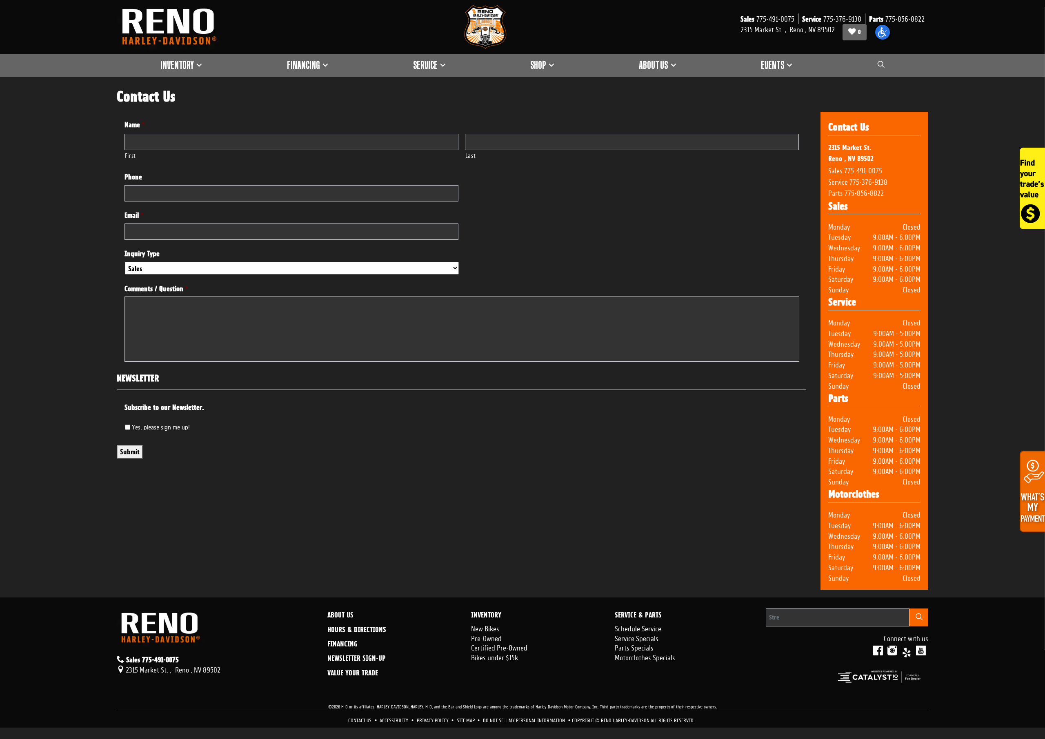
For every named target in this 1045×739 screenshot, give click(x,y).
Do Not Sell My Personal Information (524, 720)
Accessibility (394, 720)
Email (134, 215)
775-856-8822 (864, 192)
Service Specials (636, 637)
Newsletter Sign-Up (356, 658)
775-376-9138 (868, 181)
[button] (882, 32)
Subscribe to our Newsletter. (164, 407)
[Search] (918, 617)
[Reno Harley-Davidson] (173, 27)
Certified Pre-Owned (499, 647)
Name (135, 124)
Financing (342, 644)
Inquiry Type (142, 253)
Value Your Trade (352, 673)
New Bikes (485, 627)
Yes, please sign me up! (161, 426)
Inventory (486, 615)
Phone (133, 176)
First (130, 154)
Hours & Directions (356, 630)
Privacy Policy (433, 720)
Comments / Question (156, 288)
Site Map (466, 720)
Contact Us (360, 720)
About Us (340, 615)
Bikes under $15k (494, 656)
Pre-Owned (486, 637)
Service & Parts (638, 615)
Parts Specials (634, 647)
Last (470, 154)
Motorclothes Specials (645, 656)
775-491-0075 (863, 169)
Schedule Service (638, 627)
